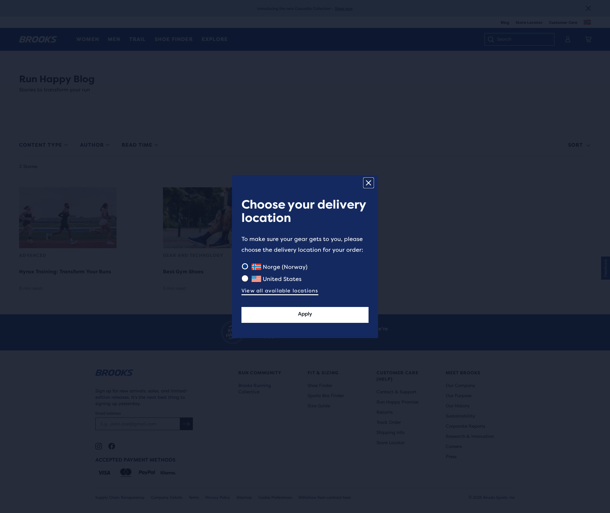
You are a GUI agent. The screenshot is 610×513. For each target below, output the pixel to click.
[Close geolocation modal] (368, 183)
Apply (305, 314)
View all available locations (279, 291)
